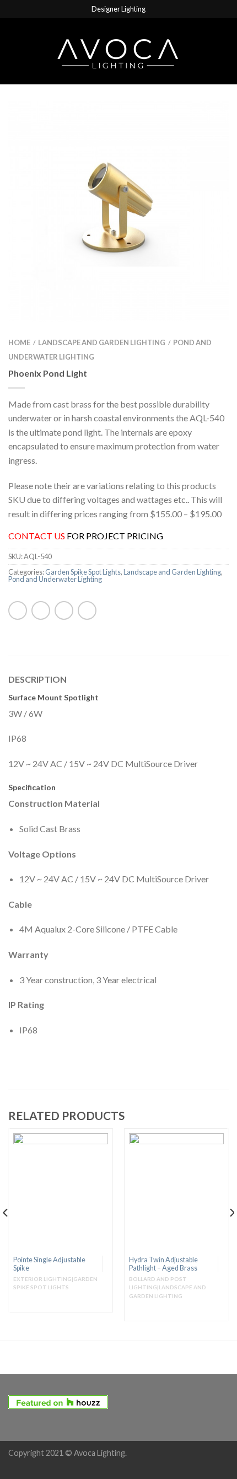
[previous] (6, 1234)
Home (19, 342)
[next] (231, 1234)
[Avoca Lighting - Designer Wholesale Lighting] (118, 51)
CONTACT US (36, 535)
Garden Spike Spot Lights (83, 571)
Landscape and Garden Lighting (101, 342)
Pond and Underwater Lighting (55, 579)
